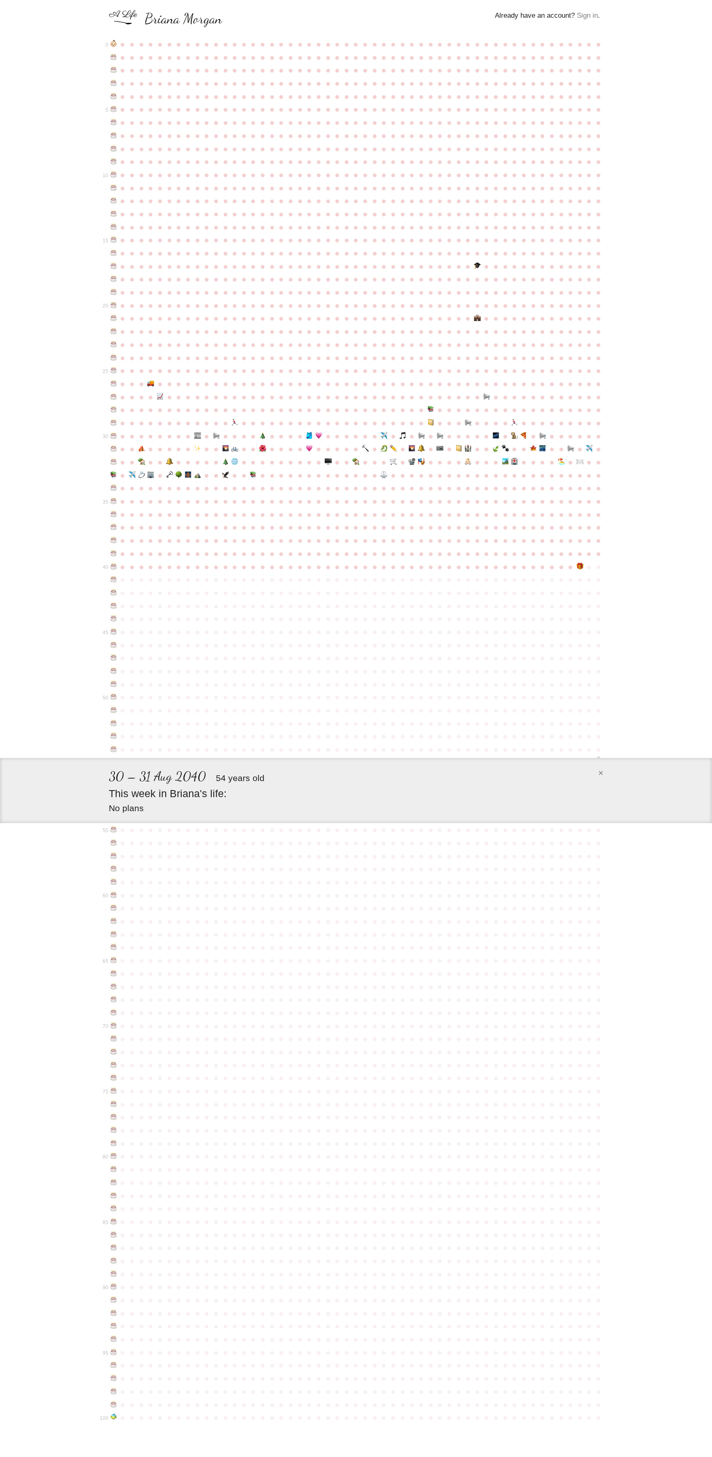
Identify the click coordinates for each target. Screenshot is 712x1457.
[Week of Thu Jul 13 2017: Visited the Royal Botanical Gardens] (533, 448)
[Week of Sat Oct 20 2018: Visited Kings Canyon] (178, 475)
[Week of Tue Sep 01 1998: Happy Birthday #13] (113, 214)
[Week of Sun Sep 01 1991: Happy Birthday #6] (113, 122)
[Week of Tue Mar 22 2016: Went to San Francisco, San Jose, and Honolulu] (384, 436)
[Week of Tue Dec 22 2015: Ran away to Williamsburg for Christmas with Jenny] (262, 436)
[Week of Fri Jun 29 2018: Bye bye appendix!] (515, 462)
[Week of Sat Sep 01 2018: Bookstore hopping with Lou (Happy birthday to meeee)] (113, 475)
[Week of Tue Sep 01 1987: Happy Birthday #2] (113, 70)
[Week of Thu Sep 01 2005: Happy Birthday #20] (113, 305)
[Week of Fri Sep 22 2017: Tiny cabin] (141, 462)
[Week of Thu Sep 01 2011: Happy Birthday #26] (113, 383)
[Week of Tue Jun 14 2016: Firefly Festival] (496, 436)
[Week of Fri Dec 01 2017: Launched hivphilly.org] (234, 462)
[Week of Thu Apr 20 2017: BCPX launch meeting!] (421, 448)
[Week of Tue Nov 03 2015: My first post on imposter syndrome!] (197, 436)
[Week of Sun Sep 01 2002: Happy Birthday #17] (113, 266)
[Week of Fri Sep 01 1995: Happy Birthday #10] (113, 174)
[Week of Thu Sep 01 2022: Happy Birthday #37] (113, 527)
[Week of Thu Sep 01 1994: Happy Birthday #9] (113, 161)
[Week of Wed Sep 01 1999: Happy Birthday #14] (113, 227)
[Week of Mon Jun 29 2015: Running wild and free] (515, 422)
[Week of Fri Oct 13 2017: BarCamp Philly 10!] (169, 462)
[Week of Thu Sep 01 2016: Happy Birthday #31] (113, 448)
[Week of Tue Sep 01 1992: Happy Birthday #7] (113, 135)
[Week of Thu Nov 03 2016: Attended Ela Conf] (197, 448)
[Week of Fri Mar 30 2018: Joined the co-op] (393, 462)
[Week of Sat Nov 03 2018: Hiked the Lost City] (197, 475)
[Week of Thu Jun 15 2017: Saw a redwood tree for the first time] (496, 448)
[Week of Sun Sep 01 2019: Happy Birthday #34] (113, 488)
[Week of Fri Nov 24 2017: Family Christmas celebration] (225, 462)
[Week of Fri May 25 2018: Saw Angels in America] (468, 462)
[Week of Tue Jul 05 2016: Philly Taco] (524, 436)
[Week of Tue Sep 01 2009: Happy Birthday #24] (113, 357)
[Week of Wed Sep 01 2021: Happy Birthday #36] (113, 514)
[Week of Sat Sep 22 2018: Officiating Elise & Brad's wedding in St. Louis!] (141, 475)
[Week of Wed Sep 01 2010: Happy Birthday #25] (113, 370)
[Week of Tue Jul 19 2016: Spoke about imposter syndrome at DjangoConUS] (542, 436)
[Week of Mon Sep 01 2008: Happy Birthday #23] (113, 344)
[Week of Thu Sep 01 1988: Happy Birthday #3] (113, 83)
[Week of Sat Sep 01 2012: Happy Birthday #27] (113, 397)
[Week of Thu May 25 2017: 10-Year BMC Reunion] (468, 448)
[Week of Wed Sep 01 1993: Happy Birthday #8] (113, 148)
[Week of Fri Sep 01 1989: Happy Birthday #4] (113, 96)
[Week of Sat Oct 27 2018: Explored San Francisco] (188, 475)
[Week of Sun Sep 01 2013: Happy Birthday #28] (113, 409)
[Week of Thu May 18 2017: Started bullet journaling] (459, 448)
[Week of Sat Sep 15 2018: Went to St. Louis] (132, 475)
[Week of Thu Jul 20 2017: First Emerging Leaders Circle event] (542, 448)
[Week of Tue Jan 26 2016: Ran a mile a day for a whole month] (309, 436)
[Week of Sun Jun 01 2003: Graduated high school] (477, 266)
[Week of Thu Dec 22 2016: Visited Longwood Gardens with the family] (262, 448)
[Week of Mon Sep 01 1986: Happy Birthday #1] (113, 57)
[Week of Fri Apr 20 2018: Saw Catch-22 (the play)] (421, 462)
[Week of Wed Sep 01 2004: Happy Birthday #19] (113, 292)
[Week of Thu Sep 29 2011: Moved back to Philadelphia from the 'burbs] (151, 383)
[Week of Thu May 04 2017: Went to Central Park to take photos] (440, 448)
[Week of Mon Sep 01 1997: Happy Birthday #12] (113, 200)
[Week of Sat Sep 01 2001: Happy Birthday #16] (113, 253)
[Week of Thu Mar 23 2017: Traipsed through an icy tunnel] (384, 448)
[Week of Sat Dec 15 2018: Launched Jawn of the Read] (253, 475)
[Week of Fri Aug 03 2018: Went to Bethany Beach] (561, 462)
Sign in (587, 15)
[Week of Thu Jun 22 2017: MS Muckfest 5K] (505, 448)
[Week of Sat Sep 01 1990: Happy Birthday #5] (113, 109)
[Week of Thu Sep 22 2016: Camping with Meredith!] (141, 448)
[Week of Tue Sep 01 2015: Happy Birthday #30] (113, 436)
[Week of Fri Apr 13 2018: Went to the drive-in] (412, 462)
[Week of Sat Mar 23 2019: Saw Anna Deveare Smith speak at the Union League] (384, 475)
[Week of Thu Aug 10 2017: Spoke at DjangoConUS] (570, 448)
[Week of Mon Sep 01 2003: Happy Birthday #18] (113, 279)
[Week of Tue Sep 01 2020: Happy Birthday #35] (113, 501)
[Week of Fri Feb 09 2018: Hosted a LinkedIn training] (328, 462)
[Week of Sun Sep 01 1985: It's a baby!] (113, 44)
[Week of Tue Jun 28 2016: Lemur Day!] (515, 436)
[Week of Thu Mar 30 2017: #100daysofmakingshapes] (393, 448)
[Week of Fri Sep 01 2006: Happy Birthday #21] (113, 318)
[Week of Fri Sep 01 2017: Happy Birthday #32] (113, 462)
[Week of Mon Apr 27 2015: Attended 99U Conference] (431, 422)
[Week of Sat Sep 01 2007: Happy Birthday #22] (113, 331)
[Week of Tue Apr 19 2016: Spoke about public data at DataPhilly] (421, 436)
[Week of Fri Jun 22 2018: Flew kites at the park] (505, 462)
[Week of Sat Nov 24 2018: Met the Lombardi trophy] (225, 475)
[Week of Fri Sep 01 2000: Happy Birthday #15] (113, 239)
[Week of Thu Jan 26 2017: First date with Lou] (309, 448)
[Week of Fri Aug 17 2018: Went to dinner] (580, 462)
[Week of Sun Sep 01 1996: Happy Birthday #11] (113, 188)
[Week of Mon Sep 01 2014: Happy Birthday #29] (113, 422)
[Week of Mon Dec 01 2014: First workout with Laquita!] (234, 422)
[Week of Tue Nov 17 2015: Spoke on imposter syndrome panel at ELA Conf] (216, 436)
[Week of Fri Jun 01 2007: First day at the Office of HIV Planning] (477, 318)
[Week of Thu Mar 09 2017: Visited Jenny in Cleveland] (365, 448)
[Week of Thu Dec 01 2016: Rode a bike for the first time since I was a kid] (234, 448)
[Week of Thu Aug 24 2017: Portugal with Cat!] (589, 448)
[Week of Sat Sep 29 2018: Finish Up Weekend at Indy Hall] (151, 475)
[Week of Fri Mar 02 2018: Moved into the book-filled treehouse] (356, 462)
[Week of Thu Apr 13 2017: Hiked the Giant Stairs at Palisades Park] (412, 448)
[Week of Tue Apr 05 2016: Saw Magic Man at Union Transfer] (403, 436)
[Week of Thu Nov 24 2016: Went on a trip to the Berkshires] (225, 448)
